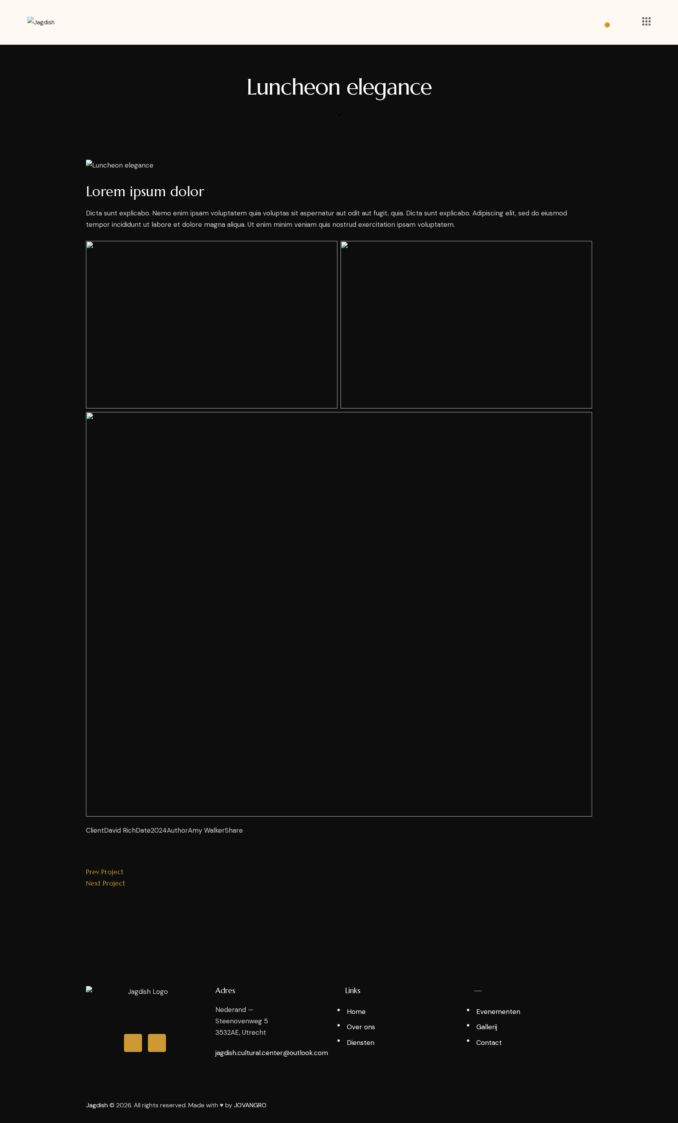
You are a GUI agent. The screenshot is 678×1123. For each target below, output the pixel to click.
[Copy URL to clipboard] (88, 842)
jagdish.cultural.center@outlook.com (271, 1052)
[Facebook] (157, 1043)
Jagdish (97, 1105)
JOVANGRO (250, 1105)
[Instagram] (133, 1043)
